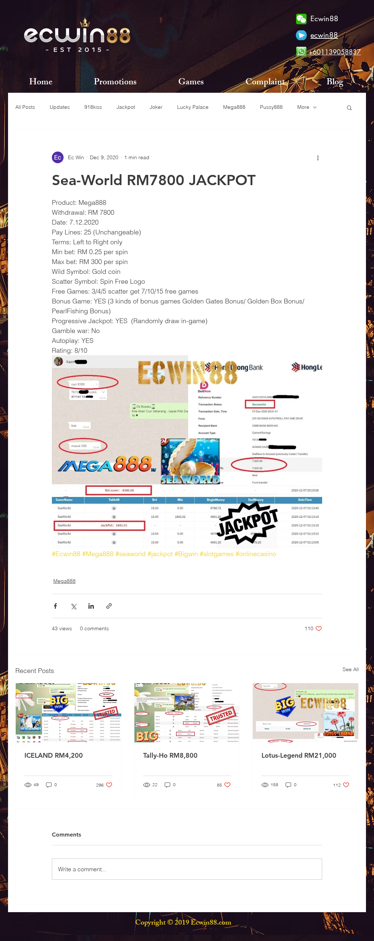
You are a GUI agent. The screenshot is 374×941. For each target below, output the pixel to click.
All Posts (25, 107)
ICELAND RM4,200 (53, 755)
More (303, 107)
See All (351, 669)
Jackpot (126, 107)
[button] (349, 107)
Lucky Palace (193, 107)
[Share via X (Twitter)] (73, 606)
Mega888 (234, 107)
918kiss (93, 107)
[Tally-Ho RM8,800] (187, 712)
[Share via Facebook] (55, 606)
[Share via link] (109, 606)
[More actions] (317, 157)
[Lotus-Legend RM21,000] (305, 712)
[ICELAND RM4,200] (68, 712)
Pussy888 (271, 107)
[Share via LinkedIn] (91, 606)
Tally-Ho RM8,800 (170, 755)
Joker (156, 107)
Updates (60, 107)
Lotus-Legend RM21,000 (299, 755)
